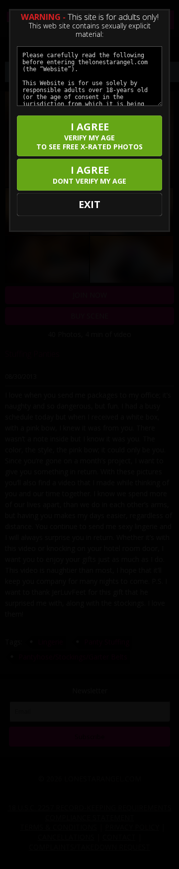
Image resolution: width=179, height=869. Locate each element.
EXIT (89, 204)
